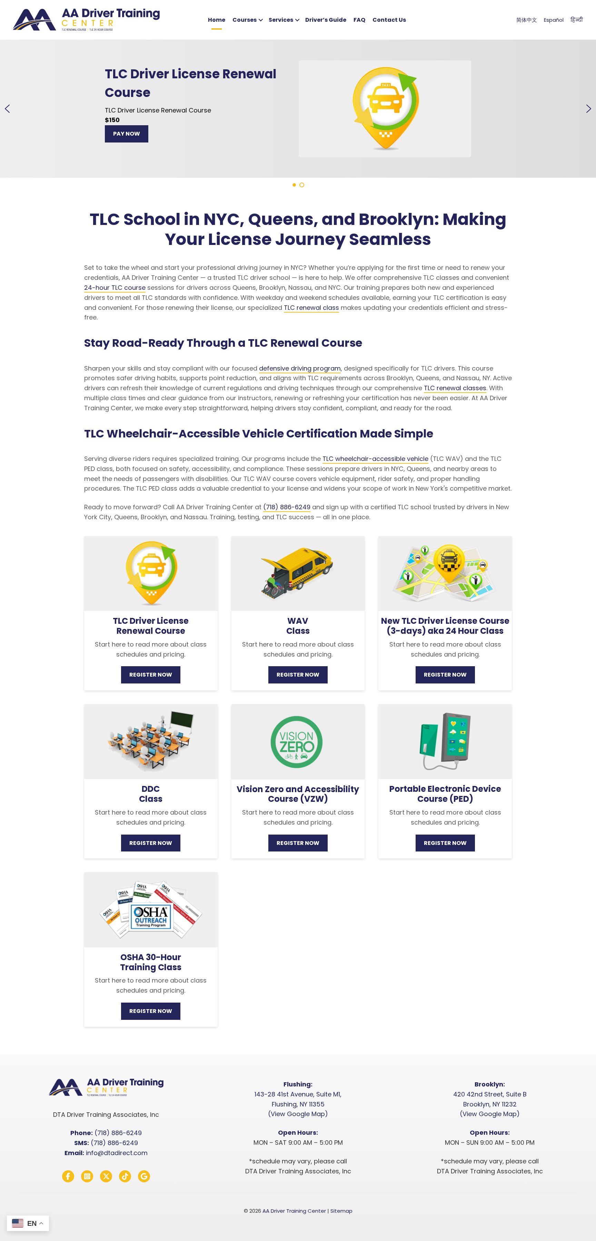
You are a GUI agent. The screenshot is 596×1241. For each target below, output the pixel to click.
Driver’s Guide (325, 20)
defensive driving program (300, 368)
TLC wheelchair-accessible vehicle (375, 458)
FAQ (359, 20)
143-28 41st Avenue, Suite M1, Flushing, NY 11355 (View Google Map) (298, 1104)
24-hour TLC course (115, 287)
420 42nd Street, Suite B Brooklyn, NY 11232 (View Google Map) (490, 1104)
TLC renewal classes (455, 388)
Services (281, 20)
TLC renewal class (311, 307)
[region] (298, 114)
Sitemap (341, 1210)
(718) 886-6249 (286, 507)
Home (216, 20)
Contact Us (389, 20)
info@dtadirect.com (117, 1153)
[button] (261, 20)
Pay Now (126, 134)
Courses (244, 20)
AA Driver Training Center (294, 1210)
